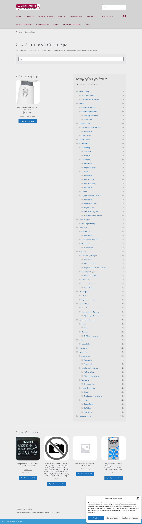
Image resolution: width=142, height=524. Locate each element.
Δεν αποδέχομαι (112, 518)
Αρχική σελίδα (22, 32)
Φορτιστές (88, 412)
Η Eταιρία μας (29, 16)
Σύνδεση (87, 24)
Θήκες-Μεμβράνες (88, 388)
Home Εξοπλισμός (88, 272)
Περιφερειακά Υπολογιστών (91, 196)
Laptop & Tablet (84, 124)
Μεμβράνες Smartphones (93, 396)
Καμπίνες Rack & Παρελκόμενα (95, 268)
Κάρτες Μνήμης (90, 168)
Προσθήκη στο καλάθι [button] (28, 121)
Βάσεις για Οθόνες (90, 204)
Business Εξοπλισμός (89, 256)
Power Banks (88, 404)
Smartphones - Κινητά (89, 368)
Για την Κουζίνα (84, 220)
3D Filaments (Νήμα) (88, 95)
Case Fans (87, 151)
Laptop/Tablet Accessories (91, 127)
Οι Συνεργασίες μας (42, 24)
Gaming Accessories (88, 107)
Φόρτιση (84, 400)
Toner (83, 324)
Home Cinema (86, 308)
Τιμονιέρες (88, 119)
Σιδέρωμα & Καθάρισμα (89, 240)
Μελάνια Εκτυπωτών (91, 336)
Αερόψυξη (87, 156)
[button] (138, 499)
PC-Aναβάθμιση (84, 144)
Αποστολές (62, 16)
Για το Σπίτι (83, 228)
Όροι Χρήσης (91, 16)
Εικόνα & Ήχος (84, 304)
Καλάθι (55, 24)
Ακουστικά (88, 364)
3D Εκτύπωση (84, 91)
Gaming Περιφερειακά (89, 111)
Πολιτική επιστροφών (24, 24)
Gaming (81, 103)
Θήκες (86, 392)
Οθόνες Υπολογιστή (91, 212)
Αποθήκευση (86, 160)
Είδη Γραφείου (84, 292)
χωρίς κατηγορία (85, 416)
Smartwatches (89, 384)
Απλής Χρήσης (89, 372)
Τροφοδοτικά (86, 136)
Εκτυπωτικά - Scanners (87, 320)
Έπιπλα (81, 340)
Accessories (88, 131)
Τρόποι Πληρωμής (76, 16)
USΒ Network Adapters (92, 276)
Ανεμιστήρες (88, 248)
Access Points (89, 288)
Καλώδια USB (89, 180)
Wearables (85, 380)
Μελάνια (84, 332)
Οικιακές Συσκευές (88, 224)
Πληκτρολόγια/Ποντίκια (93, 216)
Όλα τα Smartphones (91, 376)
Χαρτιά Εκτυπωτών (88, 300)
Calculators (85, 296)
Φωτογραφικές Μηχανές (90, 312)
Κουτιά (84, 192)
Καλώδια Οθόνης (90, 184)
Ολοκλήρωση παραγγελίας (71, 24)
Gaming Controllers (91, 116)
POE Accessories (90, 264)
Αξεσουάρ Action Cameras (93, 316)
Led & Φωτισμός (84, 139)
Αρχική (18, 16)
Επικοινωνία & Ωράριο (46, 16)
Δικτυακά (82, 252)
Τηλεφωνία (83, 352)
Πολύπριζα (88, 188)
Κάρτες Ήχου (89, 208)
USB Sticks (88, 164)
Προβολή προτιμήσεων (130, 518)
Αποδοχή (96, 518)
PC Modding (85, 148)
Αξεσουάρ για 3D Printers (90, 99)
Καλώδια (84, 172)
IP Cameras (85, 280)
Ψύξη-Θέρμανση (87, 244)
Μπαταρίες (83, 348)
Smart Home (86, 232)
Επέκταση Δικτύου (88, 284)
